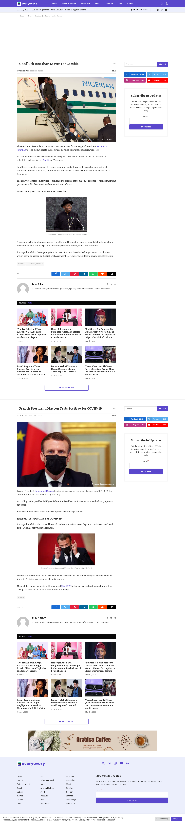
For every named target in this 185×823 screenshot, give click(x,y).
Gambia (46, 160)
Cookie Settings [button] (162, 819)
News (54, 3)
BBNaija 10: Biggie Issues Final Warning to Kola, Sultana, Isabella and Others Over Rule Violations (60, 10)
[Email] (8, 181)
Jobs (120, 3)
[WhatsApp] (8, 176)
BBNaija (109, 3)
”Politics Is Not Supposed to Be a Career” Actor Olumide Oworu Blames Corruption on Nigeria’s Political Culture (100, 333)
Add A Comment (66, 388)
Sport (98, 3)
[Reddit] (8, 170)
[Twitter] (8, 158)
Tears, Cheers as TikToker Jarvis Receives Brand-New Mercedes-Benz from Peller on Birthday (100, 370)
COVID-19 (66, 586)
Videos (130, 3)
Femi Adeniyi (23, 71)
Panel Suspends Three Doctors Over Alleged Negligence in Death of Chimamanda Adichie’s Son (31, 370)
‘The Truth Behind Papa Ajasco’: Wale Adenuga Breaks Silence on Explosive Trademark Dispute (31, 333)
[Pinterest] (8, 164)
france (21, 597)
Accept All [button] (176, 819)
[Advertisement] (92, 38)
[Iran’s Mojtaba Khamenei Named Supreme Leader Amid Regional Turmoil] (66, 354)
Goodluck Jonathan (35, 264)
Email (146, 117)
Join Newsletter (139, 10)
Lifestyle (85, 3)
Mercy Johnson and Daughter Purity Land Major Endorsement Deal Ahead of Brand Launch (66, 333)
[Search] (162, 4)
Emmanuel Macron (44, 491)
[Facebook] (8, 152)
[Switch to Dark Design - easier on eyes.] (166, 3)
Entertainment (69, 3)
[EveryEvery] (27, 3)
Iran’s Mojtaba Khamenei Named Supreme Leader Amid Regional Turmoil (64, 369)
